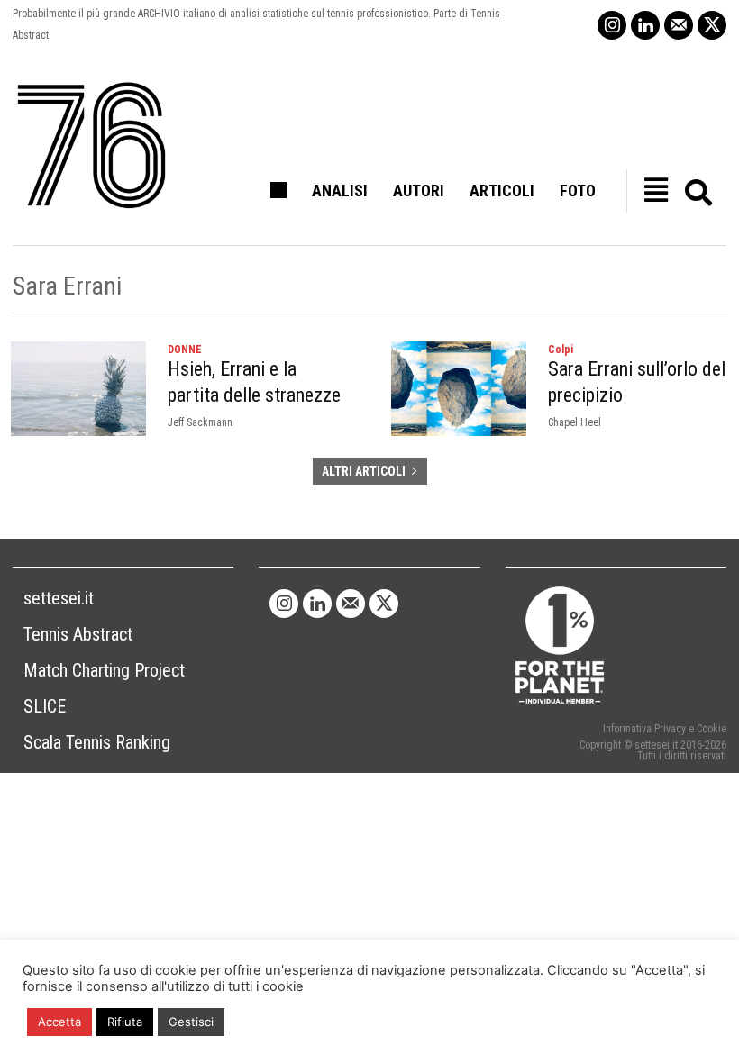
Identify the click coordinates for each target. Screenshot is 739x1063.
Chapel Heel (574, 422)
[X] (712, 25)
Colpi (560, 349)
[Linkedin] (645, 25)
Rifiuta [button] (124, 1021)
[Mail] (678, 25)
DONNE (185, 349)
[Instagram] (612, 25)
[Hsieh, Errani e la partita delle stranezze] (78, 388)
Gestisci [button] (191, 1021)
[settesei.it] (92, 146)
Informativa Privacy (644, 728)
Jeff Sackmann (200, 422)
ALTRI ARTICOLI (364, 471)
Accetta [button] (59, 1021)
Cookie (711, 728)
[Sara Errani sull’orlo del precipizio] (458, 388)
